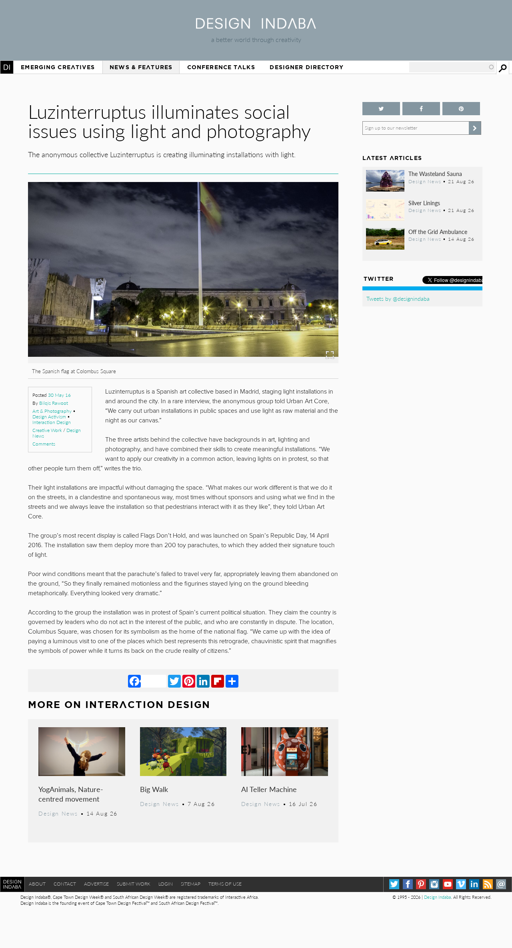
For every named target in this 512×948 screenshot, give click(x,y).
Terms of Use (225, 883)
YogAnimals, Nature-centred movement (70, 794)
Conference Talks (221, 67)
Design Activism (49, 416)
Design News (58, 813)
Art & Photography (52, 411)
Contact (65, 883)
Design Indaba (437, 897)
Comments (43, 443)
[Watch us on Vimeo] (461, 884)
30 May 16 (59, 395)
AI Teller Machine (269, 789)
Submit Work (133, 883)
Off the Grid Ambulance (437, 232)
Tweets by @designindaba (398, 298)
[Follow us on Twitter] (381, 108)
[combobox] (452, 67)
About (37, 883)
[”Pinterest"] (461, 108)
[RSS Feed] (488, 884)
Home (7, 67)
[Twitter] (174, 681)
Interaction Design (51, 422)
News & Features (141, 67)
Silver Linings (424, 203)
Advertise (96, 883)
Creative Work (47, 430)
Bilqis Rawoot (53, 403)
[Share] (232, 681)
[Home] (256, 26)
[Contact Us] (501, 884)
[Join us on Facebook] (421, 108)
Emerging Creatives (58, 67)
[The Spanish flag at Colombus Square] (159, 360)
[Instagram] (434, 884)
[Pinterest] (188, 681)
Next (291, 310)
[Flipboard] (217, 681)
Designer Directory (307, 67)
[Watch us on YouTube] (448, 884)
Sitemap (190, 883)
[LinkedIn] (203, 681)
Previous (74, 310)
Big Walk (154, 789)
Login (165, 883)
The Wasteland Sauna (435, 174)
